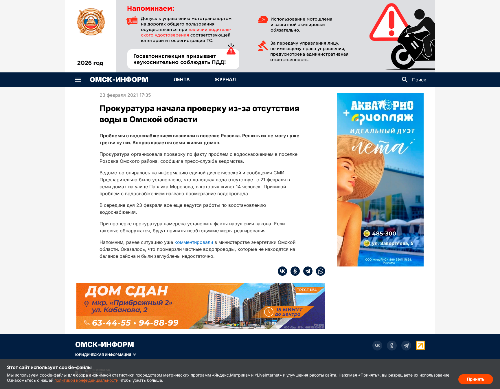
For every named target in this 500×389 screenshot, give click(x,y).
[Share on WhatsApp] (318, 271)
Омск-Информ (119, 80)
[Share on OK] (293, 271)
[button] (78, 79)
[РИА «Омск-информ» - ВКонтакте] (377, 345)
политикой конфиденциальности (86, 380)
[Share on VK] (282, 271)
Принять (475, 379)
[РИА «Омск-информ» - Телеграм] (406, 345)
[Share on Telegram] (306, 271)
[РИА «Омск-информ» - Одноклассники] (392, 345)
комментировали (193, 242)
